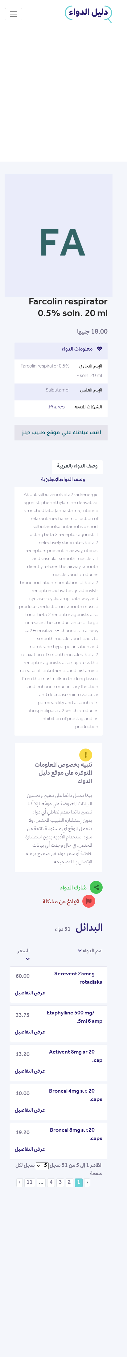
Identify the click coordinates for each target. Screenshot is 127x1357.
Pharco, (56, 407)
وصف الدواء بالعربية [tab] (77, 466)
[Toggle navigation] (13, 14)
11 (30, 1183)
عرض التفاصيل (30, 993)
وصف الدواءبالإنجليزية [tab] (63, 480)
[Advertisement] (63, 95)
